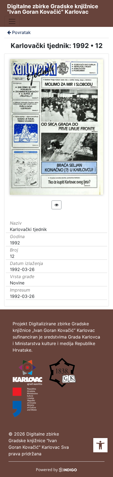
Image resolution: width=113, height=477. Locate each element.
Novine (17, 283)
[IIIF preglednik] (56, 205)
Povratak (21, 32)
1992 (15, 242)
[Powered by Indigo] (56, 469)
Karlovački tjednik (28, 229)
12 (12, 256)
